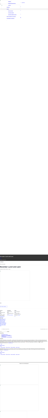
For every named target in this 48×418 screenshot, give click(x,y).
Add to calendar (4, 306)
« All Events (1, 261)
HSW (0, 323)
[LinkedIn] (20, 13)
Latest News (23, 2)
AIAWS (1, 319)
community (3, 321)
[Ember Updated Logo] (19, 410)
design (1, 322)
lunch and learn (4, 323)
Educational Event (4, 322)
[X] (20, 17)
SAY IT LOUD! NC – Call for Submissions (7, 337)
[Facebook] (20, 6)
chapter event (1, 320)
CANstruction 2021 (4, 336)
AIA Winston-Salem (2, 316)
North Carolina (1, 324)
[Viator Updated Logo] (19, 384)
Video (1, 351)
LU (1, 323)
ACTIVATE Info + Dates (5, 334)
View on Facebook (2, 345)
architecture (3, 319)
